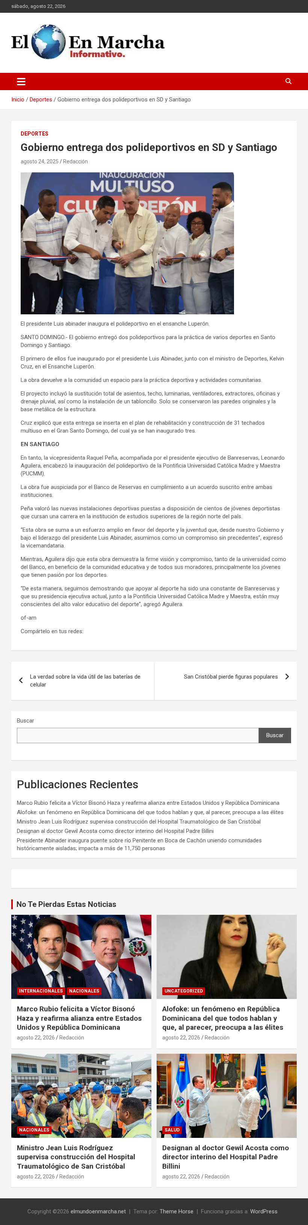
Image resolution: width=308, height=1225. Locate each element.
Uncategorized (184, 991)
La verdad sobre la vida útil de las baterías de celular (85, 680)
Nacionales (84, 991)
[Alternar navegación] (21, 81)
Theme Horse (176, 1211)
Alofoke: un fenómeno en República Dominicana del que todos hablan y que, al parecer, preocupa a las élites (150, 812)
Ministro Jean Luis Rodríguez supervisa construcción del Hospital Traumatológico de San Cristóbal (139, 821)
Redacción (75, 161)
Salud (172, 1130)
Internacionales (41, 991)
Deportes (34, 134)
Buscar (25, 720)
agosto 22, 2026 (36, 1038)
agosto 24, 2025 (40, 161)
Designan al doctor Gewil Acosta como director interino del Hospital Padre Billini (115, 831)
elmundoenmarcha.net (98, 1211)
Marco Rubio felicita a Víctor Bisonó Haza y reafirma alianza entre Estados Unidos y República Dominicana (148, 803)
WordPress (264, 1211)
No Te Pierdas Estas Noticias (66, 904)
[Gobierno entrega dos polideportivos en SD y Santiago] (127, 176)
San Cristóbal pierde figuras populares (231, 676)
